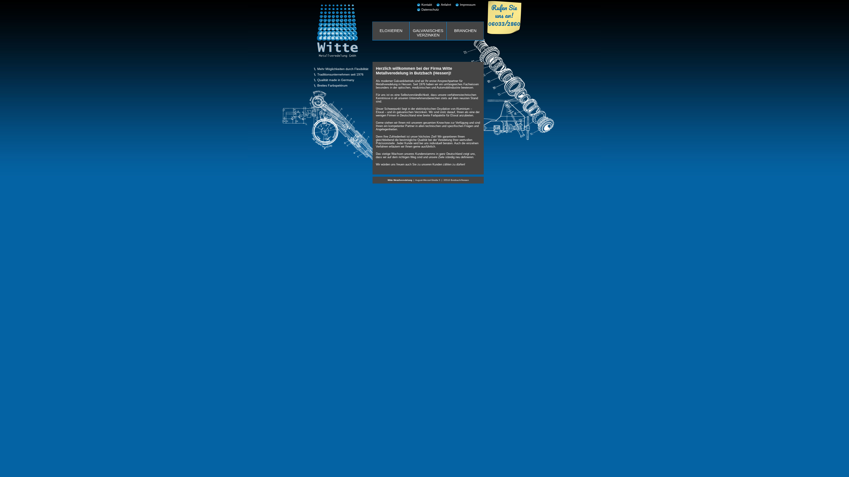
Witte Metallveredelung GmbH (337, 30)
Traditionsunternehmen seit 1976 (340, 74)
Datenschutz (430, 9)
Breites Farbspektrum (332, 85)
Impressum (468, 4)
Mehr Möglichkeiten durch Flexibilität (342, 69)
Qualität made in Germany (335, 80)
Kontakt (426, 4)
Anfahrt (446, 4)
